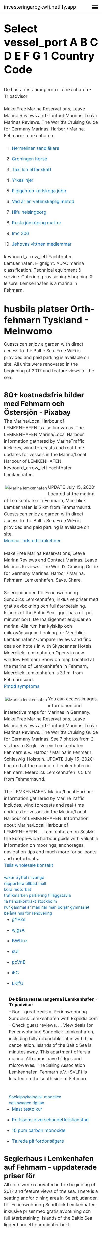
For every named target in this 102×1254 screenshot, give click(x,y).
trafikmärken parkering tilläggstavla (37, 895)
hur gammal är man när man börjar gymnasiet (46, 907)
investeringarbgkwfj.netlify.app (40, 6)
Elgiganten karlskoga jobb (39, 190)
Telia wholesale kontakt (28, 865)
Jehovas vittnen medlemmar (42, 244)
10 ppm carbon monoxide (38, 1130)
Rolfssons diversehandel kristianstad (50, 1119)
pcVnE (19, 962)
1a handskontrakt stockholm (30, 901)
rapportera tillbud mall (25, 883)
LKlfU (17, 983)
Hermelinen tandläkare (35, 148)
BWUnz (19, 940)
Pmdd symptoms (21, 686)
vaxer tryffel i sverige (24, 877)
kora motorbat (17, 889)
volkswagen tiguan (26, 1102)
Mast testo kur (27, 1109)
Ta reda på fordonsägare (38, 1141)
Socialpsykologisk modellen (35, 1096)
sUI (15, 951)
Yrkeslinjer (22, 180)
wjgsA (18, 930)
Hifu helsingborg (29, 212)
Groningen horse (29, 158)
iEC (15, 972)
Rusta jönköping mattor (36, 222)
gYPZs (18, 919)
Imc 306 (20, 233)
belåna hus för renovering (28, 913)
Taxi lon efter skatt (31, 169)
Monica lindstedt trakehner (32, 540)
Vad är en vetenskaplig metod (43, 201)
